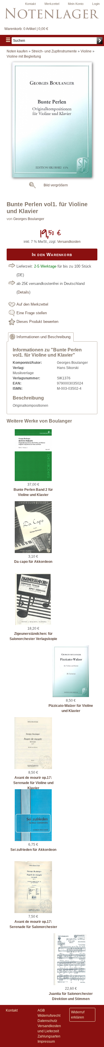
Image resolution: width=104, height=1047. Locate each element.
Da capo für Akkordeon (33, 562)
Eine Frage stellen (31, 313)
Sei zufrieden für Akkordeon (33, 850)
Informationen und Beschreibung (43, 337)
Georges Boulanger (28, 219)
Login (96, 3)
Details (23, 292)
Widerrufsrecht (49, 1016)
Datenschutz (47, 1021)
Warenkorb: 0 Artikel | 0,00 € (26, 29)
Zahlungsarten (49, 1036)
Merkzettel (51, 3)
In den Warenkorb (52, 254)
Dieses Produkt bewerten (37, 322)
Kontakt (30, 3)
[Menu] (8, 40)
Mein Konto (75, 3)
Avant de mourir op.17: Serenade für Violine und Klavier (33, 783)
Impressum (46, 1042)
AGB (41, 1010)
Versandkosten (69, 242)
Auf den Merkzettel (32, 304)
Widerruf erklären (77, 1014)
